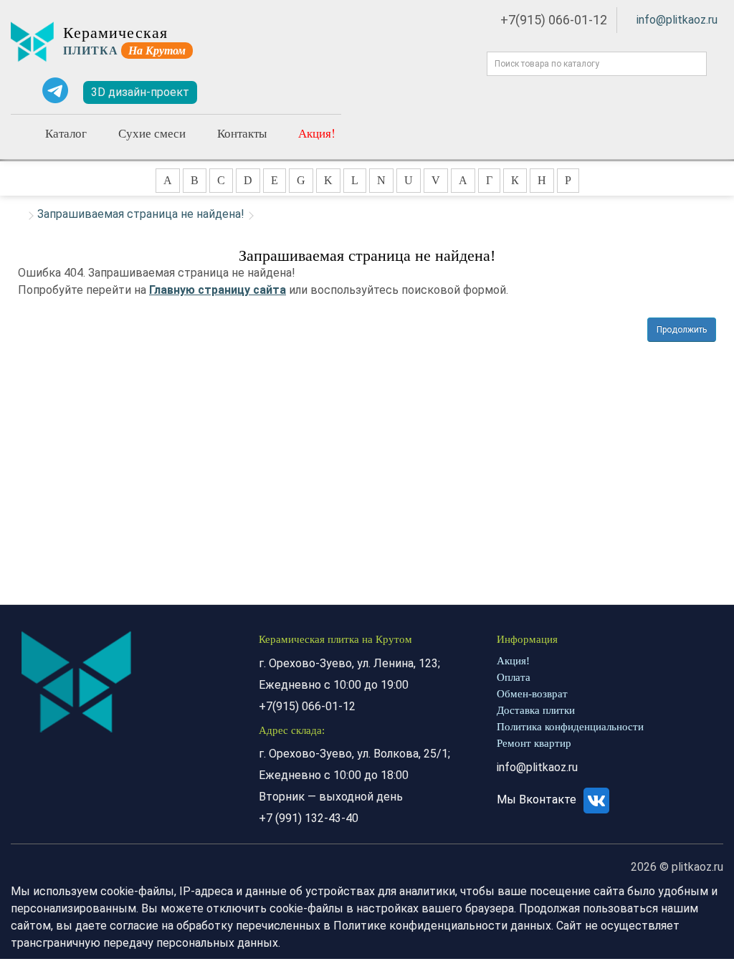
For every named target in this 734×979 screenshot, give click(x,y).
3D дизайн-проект (140, 92)
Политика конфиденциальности (570, 726)
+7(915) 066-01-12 (553, 19)
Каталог (66, 133)
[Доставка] (233, 92)
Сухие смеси (152, 133)
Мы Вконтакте (538, 799)
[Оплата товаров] (275, 92)
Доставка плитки (536, 710)
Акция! (316, 133)
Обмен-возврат (532, 693)
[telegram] (55, 90)
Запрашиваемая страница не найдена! (140, 214)
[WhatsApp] (22, 90)
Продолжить (682, 330)
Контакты (242, 133)
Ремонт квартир (534, 743)
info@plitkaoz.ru (677, 20)
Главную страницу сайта (217, 290)
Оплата (513, 677)
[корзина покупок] (319, 93)
